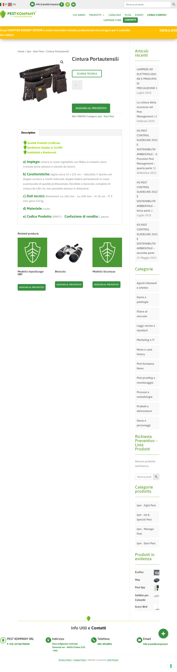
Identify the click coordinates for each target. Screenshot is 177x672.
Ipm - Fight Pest (146, 505)
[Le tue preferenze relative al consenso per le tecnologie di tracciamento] (171, 666)
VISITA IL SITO (168, 30)
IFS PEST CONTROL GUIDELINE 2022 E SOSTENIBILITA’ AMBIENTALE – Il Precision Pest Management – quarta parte (147, 149)
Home (21, 51)
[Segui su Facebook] (61, 4)
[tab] (28, 132)
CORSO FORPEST (157, 15)
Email (147, 639)
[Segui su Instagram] (67, 4)
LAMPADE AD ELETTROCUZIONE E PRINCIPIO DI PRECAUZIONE (147, 79)
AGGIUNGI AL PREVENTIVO (91, 108)
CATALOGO (115, 15)
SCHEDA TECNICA (87, 73)
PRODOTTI (95, 15)
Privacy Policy (65, 660)
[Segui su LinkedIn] (73, 4)
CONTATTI (130, 20)
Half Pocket (112, 660)
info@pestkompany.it (48, 4)
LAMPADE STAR (112, 20)
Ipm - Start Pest (35, 51)
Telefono (103, 639)
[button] (163, 633)
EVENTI (139, 15)
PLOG (128, 15)
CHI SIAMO (79, 15)
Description (28, 132)
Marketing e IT (146, 339)
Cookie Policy (79, 660)
